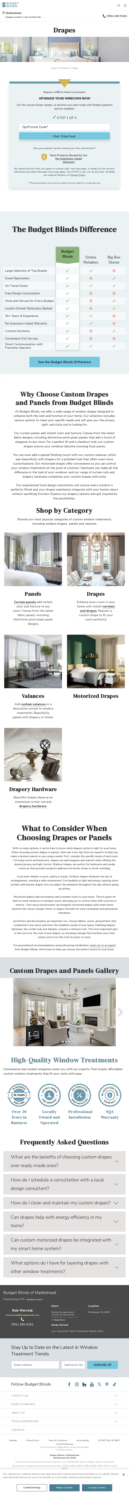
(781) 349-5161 (116, 16)
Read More (59, 1320)
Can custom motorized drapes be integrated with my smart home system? (61, 1244)
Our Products (63, 68)
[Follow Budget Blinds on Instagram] (76, 1384)
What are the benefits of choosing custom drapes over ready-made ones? (61, 1161)
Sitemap (13, 1440)
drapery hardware (33, 806)
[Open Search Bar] (119, 5)
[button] (13, 17)
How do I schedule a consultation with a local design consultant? (57, 1184)
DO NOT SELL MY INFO (109, 1440)
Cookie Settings (32, 1487)
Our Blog (17, 1430)
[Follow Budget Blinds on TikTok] (114, 1384)
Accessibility (83, 1440)
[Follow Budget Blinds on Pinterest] (107, 1384)
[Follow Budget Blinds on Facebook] (69, 1384)
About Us (18, 1413)
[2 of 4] (63, 1042)
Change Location (34, 1299)
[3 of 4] (66, 1042)
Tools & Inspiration (25, 1421)
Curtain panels (25, 602)
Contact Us (19, 1396)
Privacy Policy (78, 175)
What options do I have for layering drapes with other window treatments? (60, 1267)
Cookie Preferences (64, 1444)
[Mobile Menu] (125, 5)
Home (53, 68)
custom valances (33, 704)
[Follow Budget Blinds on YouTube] (92, 1384)
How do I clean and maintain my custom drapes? (61, 1203)
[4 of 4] (69, 1042)
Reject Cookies (64, 1487)
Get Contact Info (32, 17)
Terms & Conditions (58, 1440)
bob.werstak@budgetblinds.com (22, 1315)
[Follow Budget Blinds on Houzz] (84, 1384)
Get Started (64, 136)
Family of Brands (23, 1404)
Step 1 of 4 (67, 118)
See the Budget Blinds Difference (64, 362)
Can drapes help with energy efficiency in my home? (56, 1221)
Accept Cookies (97, 1487)
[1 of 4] (60, 1042)
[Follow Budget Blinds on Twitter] (99, 1384)
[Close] (123, 1474)
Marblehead (13, 13)
